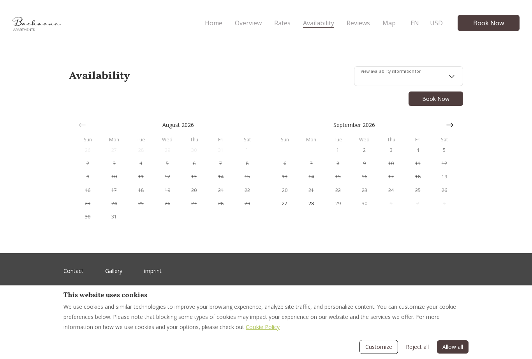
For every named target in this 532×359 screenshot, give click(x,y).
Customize (378, 346)
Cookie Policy (263, 327)
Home (213, 23)
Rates (282, 23)
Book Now (488, 23)
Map (389, 23)
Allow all (452, 346)
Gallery (113, 271)
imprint (153, 271)
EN (414, 23)
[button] (87, 150)
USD (436, 23)
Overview (248, 23)
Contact (73, 271)
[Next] (450, 125)
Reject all (417, 346)
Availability (318, 23)
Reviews (358, 23)
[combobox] (408, 76)
